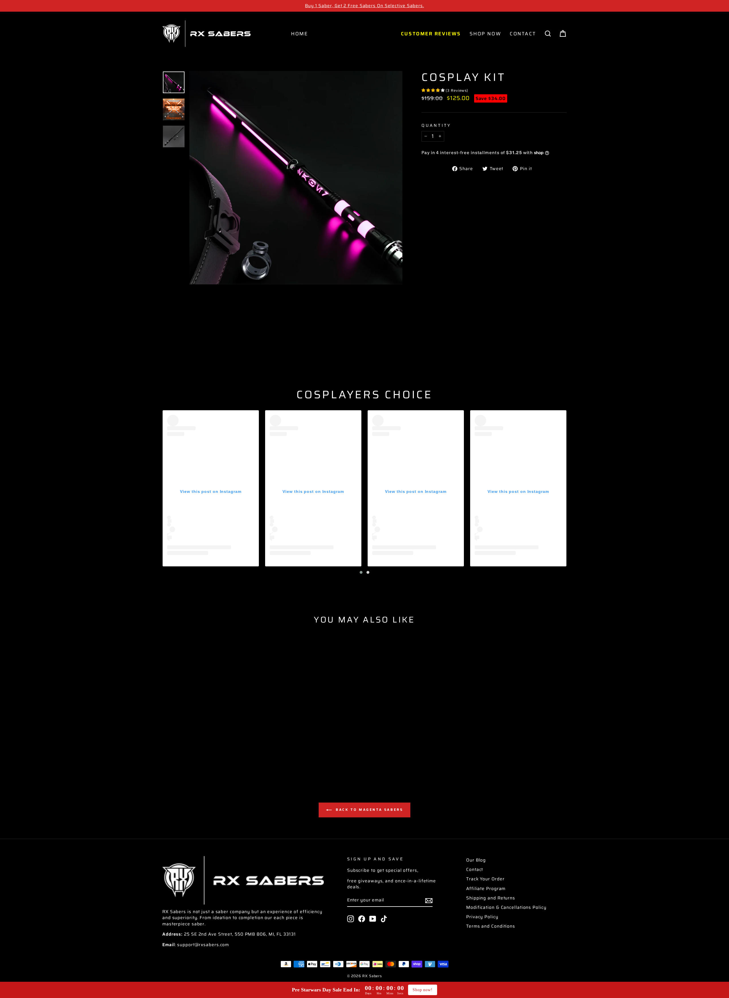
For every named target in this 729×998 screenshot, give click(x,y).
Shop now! (423, 990)
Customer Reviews (431, 33)
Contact (523, 33)
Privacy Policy (482, 916)
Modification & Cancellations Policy (506, 907)
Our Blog (476, 860)
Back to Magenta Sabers (368, 809)
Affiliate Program (485, 888)
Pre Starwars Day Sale (354, 33)
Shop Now (485, 33)
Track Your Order (485, 878)
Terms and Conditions (490, 926)
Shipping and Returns (490, 898)
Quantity (436, 125)
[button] (361, 572)
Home (299, 33)
